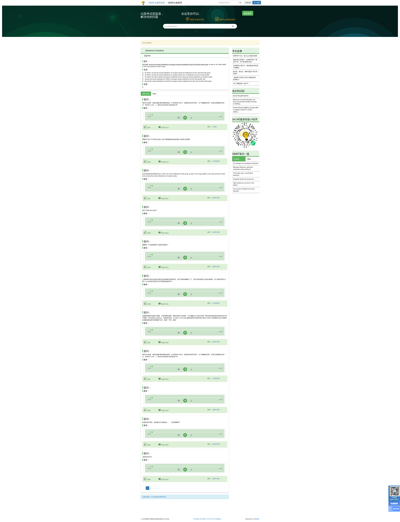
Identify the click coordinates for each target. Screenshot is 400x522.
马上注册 (257, 3)
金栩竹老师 (216, 198)
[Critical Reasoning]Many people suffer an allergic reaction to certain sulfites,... (245, 109)
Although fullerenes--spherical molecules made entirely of (243, 168)
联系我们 (218, 519)
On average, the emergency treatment (245, 163)
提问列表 (146, 94)
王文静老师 (216, 161)
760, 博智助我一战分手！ (241, 83)
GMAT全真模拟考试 (226, 19)
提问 (154, 94)
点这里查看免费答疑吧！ (159, 497)
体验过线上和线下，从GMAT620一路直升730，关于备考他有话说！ (245, 61)
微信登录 (247, 13)
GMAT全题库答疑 (156, 2)
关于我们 (196, 519)
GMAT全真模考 (175, 2)
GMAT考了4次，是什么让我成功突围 (245, 56)
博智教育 (256, 519)
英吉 (249, 159)
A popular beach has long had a (243, 179)
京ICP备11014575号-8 (207, 519)
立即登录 (248, 3)
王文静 (214, 127)
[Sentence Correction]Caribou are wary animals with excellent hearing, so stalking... (245, 101)
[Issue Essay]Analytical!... (241, 96)
